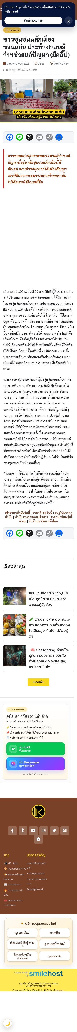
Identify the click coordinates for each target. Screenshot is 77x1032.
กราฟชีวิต (55, 932)
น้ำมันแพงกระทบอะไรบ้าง (31, 517)
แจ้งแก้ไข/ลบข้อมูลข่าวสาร (38, 985)
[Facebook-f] (12, 830)
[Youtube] (33, 830)
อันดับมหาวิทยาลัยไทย (43, 521)
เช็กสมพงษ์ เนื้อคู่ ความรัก (22, 944)
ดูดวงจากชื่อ (54, 956)
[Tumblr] (23, 830)
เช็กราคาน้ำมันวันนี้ (17, 513)
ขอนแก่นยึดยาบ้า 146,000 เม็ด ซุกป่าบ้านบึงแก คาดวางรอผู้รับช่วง (49, 598)
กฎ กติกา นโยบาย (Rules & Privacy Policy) (38, 983)
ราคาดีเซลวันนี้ (42, 513)
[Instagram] (43, 830)
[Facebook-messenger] (38, 839)
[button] (38, 682)
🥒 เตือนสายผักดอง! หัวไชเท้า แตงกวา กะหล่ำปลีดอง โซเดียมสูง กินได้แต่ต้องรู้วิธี (49, 628)
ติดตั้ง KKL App (33, 20)
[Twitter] (54, 830)
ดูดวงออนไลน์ (22, 932)
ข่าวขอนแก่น (12, 30)
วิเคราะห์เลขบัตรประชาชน (22, 956)
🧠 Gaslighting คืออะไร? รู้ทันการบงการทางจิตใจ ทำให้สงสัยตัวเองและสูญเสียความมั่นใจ (49, 658)
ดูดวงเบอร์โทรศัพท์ (55, 944)
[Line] (64, 830)
